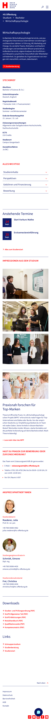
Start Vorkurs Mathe (24, 219)
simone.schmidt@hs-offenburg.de (16, 569)
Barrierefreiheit (9, 698)
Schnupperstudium (12, 644)
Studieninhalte (10, 172)
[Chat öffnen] (38, 712)
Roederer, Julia (10, 520)
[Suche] (42, 7)
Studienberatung (12, 66)
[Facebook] (42, 717)
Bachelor (20, 17)
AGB (4, 702)
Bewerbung (9, 190)
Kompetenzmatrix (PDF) (14, 627)
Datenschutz (8, 695)
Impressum (7, 691)
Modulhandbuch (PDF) (14, 620)
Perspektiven (9, 178)
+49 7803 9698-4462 (10, 528)
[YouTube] (34, 717)
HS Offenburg (9, 14)
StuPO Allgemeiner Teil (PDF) (16, 614)
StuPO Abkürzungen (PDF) (15, 617)
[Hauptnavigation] (47, 7)
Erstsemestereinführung (26, 232)
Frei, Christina (10, 581)
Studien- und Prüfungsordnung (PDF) (20, 610)
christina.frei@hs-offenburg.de (15, 586)
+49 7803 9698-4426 (10, 566)
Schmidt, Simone (11, 558)
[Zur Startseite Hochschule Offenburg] (13, 5)
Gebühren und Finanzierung (17, 184)
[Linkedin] (38, 717)
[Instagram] (29, 717)
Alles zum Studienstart (14, 249)
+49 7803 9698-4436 (10, 584)
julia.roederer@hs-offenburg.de (15, 530)
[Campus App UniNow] (46, 717)
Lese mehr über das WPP (14, 440)
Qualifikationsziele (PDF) (15, 624)
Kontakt (6, 706)
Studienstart (10, 651)
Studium (7, 17)
